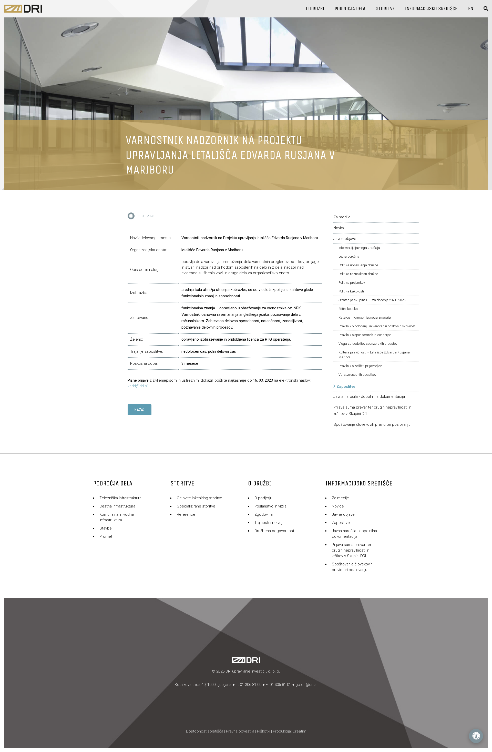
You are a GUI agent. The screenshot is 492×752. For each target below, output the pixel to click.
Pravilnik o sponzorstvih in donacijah (365, 335)
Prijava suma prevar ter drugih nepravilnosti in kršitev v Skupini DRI (351, 550)
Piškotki (263, 731)
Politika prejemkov (352, 282)
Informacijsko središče (431, 8)
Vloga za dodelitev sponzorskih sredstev (368, 343)
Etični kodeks (348, 309)
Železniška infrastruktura (120, 498)
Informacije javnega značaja (359, 248)
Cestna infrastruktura (117, 506)
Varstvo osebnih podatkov (357, 375)
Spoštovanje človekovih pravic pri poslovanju (372, 424)
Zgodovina (263, 514)
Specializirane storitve (196, 506)
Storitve (385, 8)
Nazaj (139, 409)
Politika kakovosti (351, 291)
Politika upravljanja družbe (358, 265)
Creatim (299, 731)
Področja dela (350, 8)
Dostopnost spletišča (204, 731)
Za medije (342, 217)
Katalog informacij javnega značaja (365, 317)
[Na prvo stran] (23, 8)
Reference (186, 514)
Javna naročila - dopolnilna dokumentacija (369, 396)
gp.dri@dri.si (306, 684)
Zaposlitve (345, 386)
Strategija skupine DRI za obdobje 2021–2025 (372, 300)
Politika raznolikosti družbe (358, 274)
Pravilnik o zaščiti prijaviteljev (360, 366)
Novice (339, 228)
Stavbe (105, 528)
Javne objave (344, 238)
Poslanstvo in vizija (270, 506)
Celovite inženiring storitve (199, 498)
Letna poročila (349, 256)
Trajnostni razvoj (268, 522)
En (470, 8)
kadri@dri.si (138, 386)
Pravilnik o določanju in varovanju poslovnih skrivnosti (377, 326)
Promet (105, 536)
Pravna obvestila (240, 731)
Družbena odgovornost (274, 531)
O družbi (315, 8)
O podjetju (263, 498)
